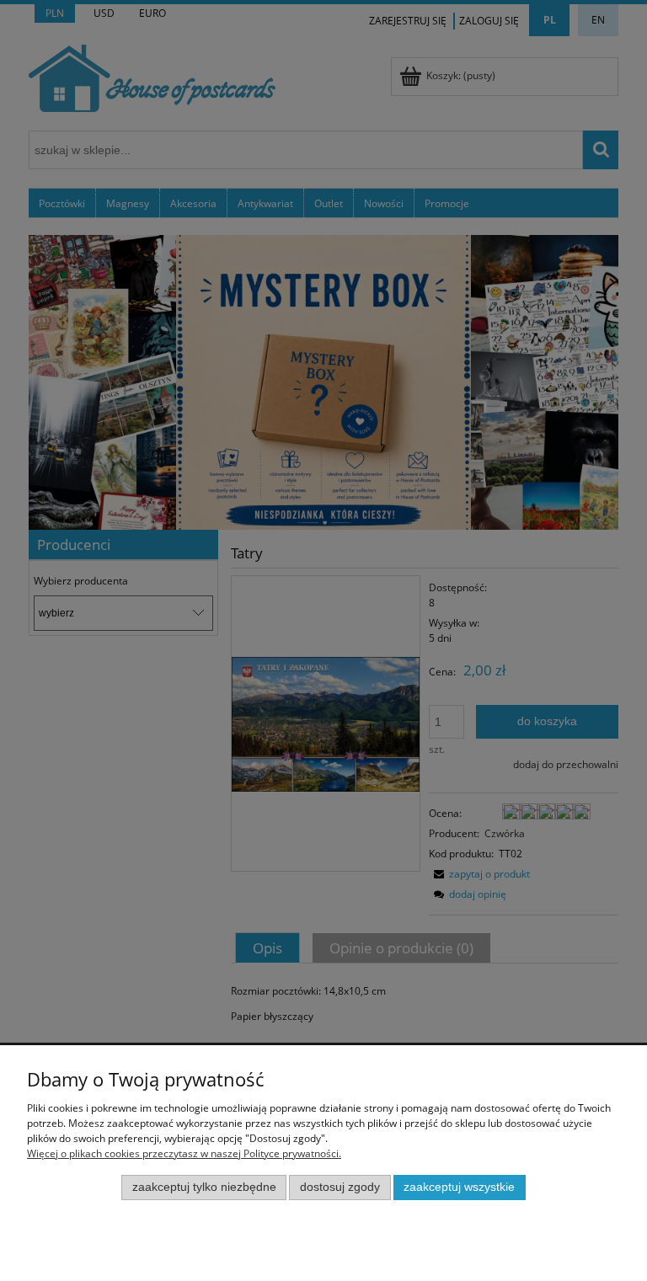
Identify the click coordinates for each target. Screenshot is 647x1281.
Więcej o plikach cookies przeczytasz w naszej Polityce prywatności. (184, 1153)
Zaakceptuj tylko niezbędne (204, 1187)
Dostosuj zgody (340, 1187)
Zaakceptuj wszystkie (459, 1187)
